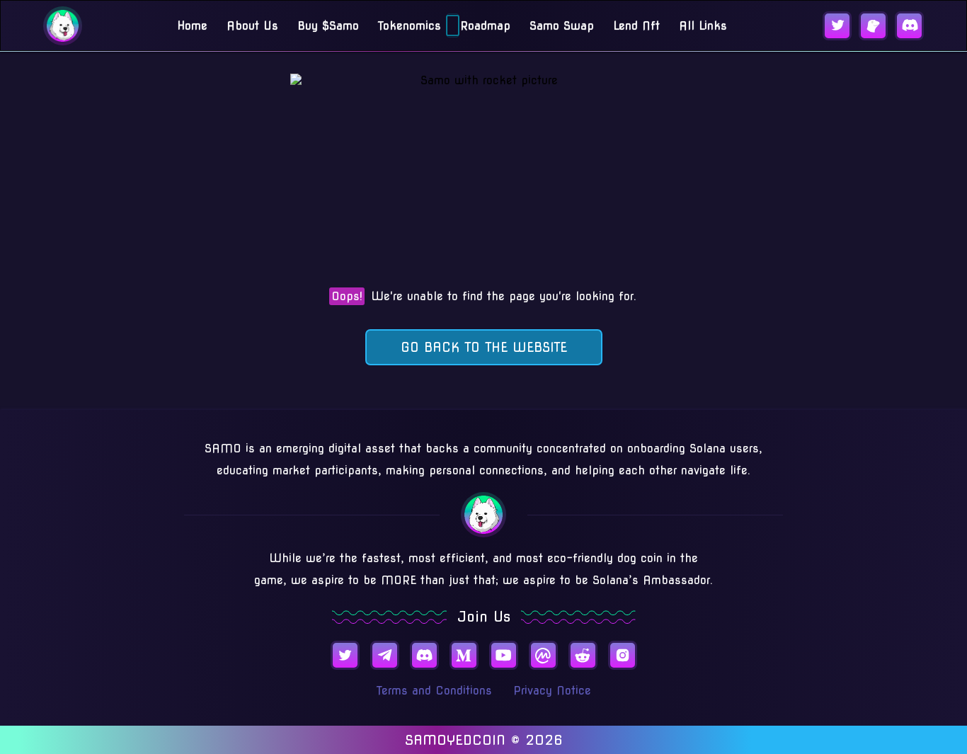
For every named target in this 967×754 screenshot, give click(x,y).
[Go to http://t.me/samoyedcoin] (384, 655)
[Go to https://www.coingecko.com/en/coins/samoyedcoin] (873, 25)
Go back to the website (484, 347)
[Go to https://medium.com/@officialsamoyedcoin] (464, 655)
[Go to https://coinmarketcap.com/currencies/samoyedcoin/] (543, 655)
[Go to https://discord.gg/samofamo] (909, 25)
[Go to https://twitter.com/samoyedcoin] (837, 25)
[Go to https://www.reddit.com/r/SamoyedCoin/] (582, 655)
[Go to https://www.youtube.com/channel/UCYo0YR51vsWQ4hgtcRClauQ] (503, 655)
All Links (703, 26)
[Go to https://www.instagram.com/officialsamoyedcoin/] (622, 655)
